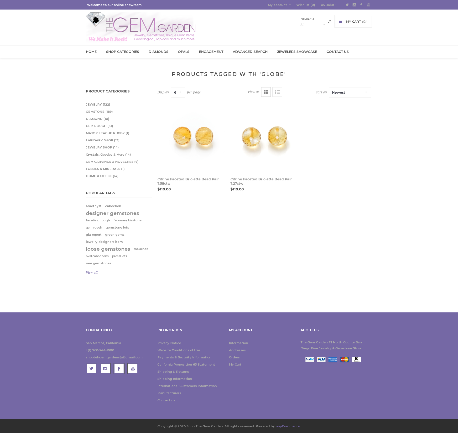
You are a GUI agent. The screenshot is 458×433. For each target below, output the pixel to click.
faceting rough (98, 220)
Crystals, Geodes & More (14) (108, 154)
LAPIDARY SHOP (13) (103, 140)
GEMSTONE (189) (99, 111)
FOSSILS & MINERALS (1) (105, 169)
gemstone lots (117, 227)
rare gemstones (98, 263)
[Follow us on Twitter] (91, 368)
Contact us (166, 400)
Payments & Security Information (184, 357)
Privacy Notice (169, 343)
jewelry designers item (104, 242)
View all (92, 272)
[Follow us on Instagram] (105, 368)
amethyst (94, 206)
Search (329, 21)
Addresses (237, 350)
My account (277, 5)
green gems (115, 234)
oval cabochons (97, 256)
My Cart (235, 364)
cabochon (113, 206)
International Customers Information (187, 386)
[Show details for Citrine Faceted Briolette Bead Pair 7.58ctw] (191, 136)
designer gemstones (112, 213)
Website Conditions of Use (178, 350)
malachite (141, 249)
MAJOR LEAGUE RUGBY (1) (107, 133)
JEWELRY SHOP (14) (102, 147)
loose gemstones (108, 249)
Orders (234, 357)
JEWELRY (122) (98, 104)
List (277, 92)
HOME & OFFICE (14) (102, 176)
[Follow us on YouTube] (132, 368)
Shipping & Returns (173, 371)
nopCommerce (288, 426)
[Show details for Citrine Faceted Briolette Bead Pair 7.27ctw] (264, 136)
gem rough (94, 227)
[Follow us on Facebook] (119, 368)
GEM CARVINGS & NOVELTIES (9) (112, 161)
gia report (94, 234)
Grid (266, 92)
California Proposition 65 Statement (186, 364)
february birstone (127, 220)
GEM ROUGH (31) (99, 126)
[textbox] (313, 19)
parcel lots (119, 256)
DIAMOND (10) (97, 119)
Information (238, 343)
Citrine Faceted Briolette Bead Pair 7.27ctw (261, 181)
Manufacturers (169, 393)
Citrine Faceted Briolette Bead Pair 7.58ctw (188, 181)
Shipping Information (174, 379)
